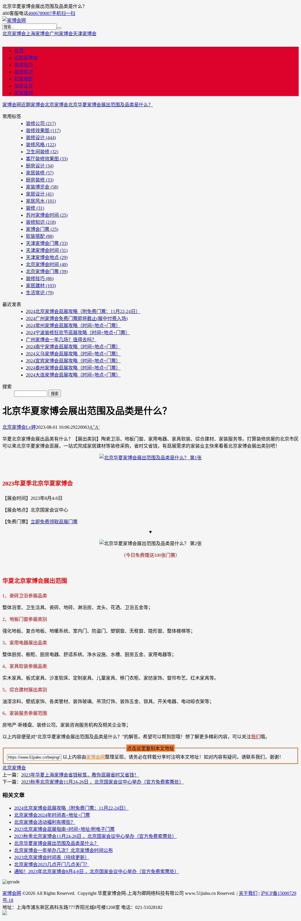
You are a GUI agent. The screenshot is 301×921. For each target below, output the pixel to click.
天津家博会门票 (47, 243)
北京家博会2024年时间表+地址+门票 (52, 815)
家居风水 (41, 201)
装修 (35, 208)
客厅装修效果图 (47, 158)
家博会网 (11, 104)
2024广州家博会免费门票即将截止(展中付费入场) (77, 318)
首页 (19, 50)
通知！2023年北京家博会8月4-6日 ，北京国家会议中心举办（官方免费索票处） (96, 871)
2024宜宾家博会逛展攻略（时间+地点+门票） (73, 360)
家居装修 (39, 172)
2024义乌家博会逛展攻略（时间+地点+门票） (73, 353)
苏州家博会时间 (47, 215)
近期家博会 (26, 57)
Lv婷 (31, 427)
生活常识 (39, 292)
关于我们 (248, 893)
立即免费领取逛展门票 (54, 521)
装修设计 (23, 85)
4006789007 (40, 13)
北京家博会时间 (47, 264)
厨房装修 (39, 179)
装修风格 (41, 144)
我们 (255, 736)
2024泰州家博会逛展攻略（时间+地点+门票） (73, 367)
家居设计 (39, 193)
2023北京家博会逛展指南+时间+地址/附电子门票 (64, 829)
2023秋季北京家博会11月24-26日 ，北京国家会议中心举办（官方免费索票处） (102, 781)
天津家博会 (84, 33)
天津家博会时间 (47, 250)
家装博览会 (42, 186)
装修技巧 (23, 64)
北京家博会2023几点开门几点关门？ (51, 864)
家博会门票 (42, 229)
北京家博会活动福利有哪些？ (44, 822)
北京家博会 (14, 33)
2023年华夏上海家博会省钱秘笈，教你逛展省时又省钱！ (80, 774)
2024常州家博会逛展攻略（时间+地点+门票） (73, 325)
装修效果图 (43, 130)
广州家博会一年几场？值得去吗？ (61, 339)
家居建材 (23, 92)
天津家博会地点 (47, 257)
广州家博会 (61, 33)
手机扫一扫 (63, 13)
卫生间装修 (42, 151)
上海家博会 (37, 33)
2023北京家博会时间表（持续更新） (51, 857)
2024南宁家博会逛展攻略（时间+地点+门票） (73, 346)
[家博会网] (14, 20)
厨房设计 (39, 165)
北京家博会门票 (47, 271)
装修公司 (41, 123)
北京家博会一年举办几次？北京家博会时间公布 (63, 850)
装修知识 (23, 71)
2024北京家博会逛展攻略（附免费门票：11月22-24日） (83, 311)
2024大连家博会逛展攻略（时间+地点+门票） (73, 374)
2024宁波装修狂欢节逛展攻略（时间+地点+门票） (78, 332)
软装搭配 (23, 78)
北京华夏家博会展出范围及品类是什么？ (110, 104)
